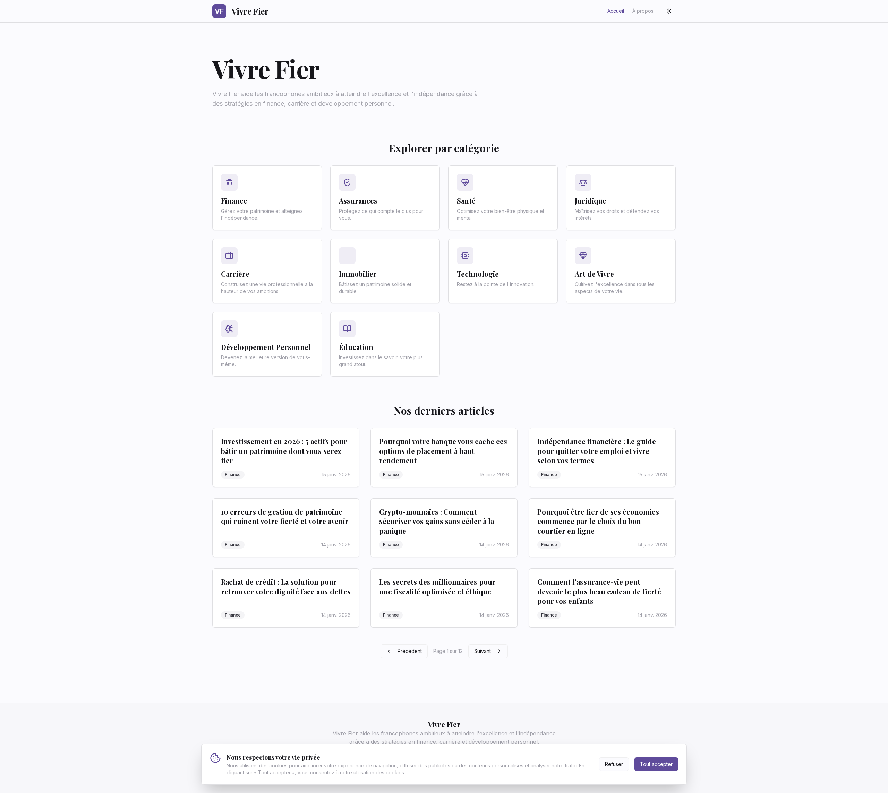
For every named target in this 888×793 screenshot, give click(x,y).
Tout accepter (656, 764)
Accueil (615, 11)
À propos (643, 11)
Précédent (410, 651)
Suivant (482, 651)
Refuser (614, 764)
